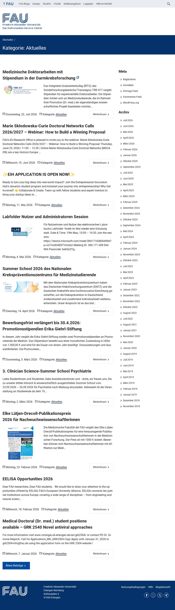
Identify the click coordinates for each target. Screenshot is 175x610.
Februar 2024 (130, 242)
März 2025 (128, 196)
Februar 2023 (130, 283)
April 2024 (128, 237)
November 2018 (131, 406)
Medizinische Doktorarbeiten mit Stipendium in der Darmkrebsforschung (39, 75)
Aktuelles (61, 114)
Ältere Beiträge (14, 565)
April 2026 (128, 137)
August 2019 (130, 353)
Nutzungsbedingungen (133, 587)
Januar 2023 (130, 289)
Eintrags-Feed (130, 91)
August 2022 (130, 313)
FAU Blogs (24, 3)
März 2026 (128, 143)
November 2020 (131, 336)
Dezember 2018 (131, 400)
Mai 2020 (128, 342)
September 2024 (131, 225)
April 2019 (128, 377)
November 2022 (131, 301)
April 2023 (128, 278)
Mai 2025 (128, 184)
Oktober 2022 (130, 307)
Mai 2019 (128, 371)
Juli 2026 (128, 120)
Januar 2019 (130, 394)
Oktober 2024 (130, 219)
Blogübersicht (163, 587)
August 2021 (130, 324)
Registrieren (129, 79)
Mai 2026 (128, 132)
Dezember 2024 (131, 207)
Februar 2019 (130, 388)
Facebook (146, 595)
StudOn (47, 3)
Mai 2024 (128, 231)
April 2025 (128, 190)
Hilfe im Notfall (104, 3)
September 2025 (131, 167)
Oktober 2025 (130, 161)
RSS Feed (153, 595)
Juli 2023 (128, 266)
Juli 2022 (128, 318)
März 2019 (128, 383)
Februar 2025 (130, 202)
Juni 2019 (128, 365)
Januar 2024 (130, 248)
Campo (36, 3)
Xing (166, 595)
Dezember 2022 (131, 295)
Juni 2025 (128, 178)
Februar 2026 (130, 149)
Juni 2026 (128, 126)
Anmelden (128, 85)
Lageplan (88, 3)
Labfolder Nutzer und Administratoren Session (45, 216)
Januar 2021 (130, 330)
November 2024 (131, 213)
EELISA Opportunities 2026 (28, 479)
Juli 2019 (128, 359)
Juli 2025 (128, 172)
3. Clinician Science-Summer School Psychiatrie (47, 371)
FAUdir (57, 3)
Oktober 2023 (130, 260)
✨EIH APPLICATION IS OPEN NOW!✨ (39, 174)
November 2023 (131, 254)
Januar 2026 (130, 155)
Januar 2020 (130, 348)
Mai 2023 (128, 272)
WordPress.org (131, 102)
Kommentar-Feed (132, 96)
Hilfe (150, 587)
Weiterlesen (99, 114)
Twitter (159, 595)
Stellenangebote (72, 3)
